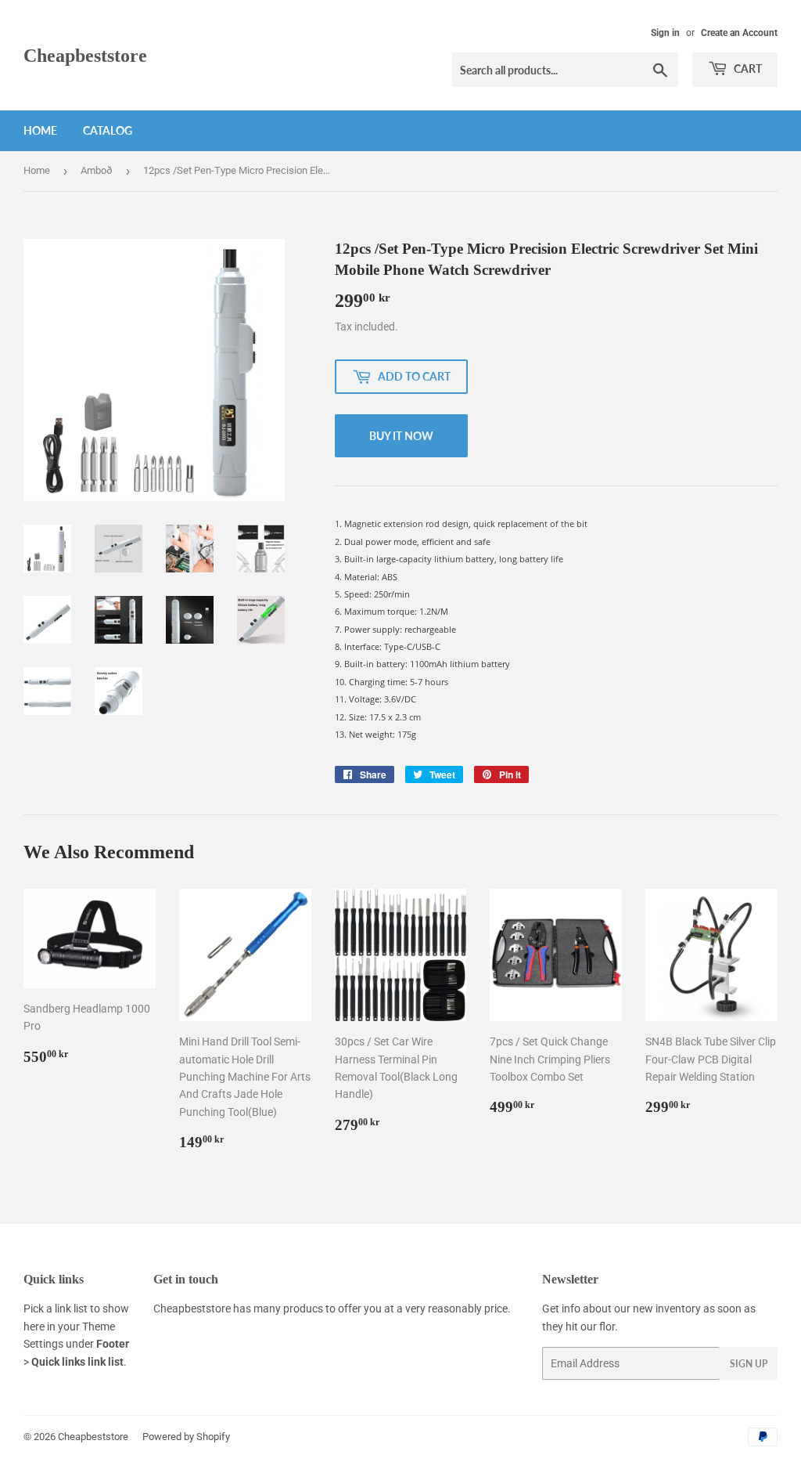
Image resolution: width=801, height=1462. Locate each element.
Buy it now (401, 435)
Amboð (97, 170)
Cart (746, 68)
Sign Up (748, 1364)
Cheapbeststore (85, 55)
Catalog (107, 130)
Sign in (665, 32)
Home (40, 130)
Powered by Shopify (186, 1436)
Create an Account (739, 32)
